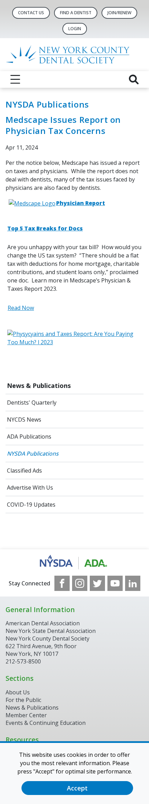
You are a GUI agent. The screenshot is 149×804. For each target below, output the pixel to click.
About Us (18, 692)
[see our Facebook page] (62, 583)
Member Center (26, 715)
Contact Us (31, 13)
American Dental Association (43, 623)
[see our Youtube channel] (115, 583)
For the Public (23, 700)
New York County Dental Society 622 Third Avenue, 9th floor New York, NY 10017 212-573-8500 (47, 650)
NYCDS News (24, 419)
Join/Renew (119, 13)
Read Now (21, 308)
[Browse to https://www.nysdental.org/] (75, 562)
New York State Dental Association (51, 631)
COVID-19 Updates (31, 504)
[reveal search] (133, 79)
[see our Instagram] (79, 583)
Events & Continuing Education (46, 723)
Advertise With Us (30, 487)
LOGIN (74, 29)
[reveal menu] (15, 79)
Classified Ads (24, 470)
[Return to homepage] (74, 54)
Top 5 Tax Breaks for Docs (45, 228)
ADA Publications (29, 436)
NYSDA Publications (33, 453)
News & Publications (39, 385)
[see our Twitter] (97, 583)
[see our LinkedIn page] (132, 583)
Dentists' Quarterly (31, 402)
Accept (77, 788)
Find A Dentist (75, 13)
